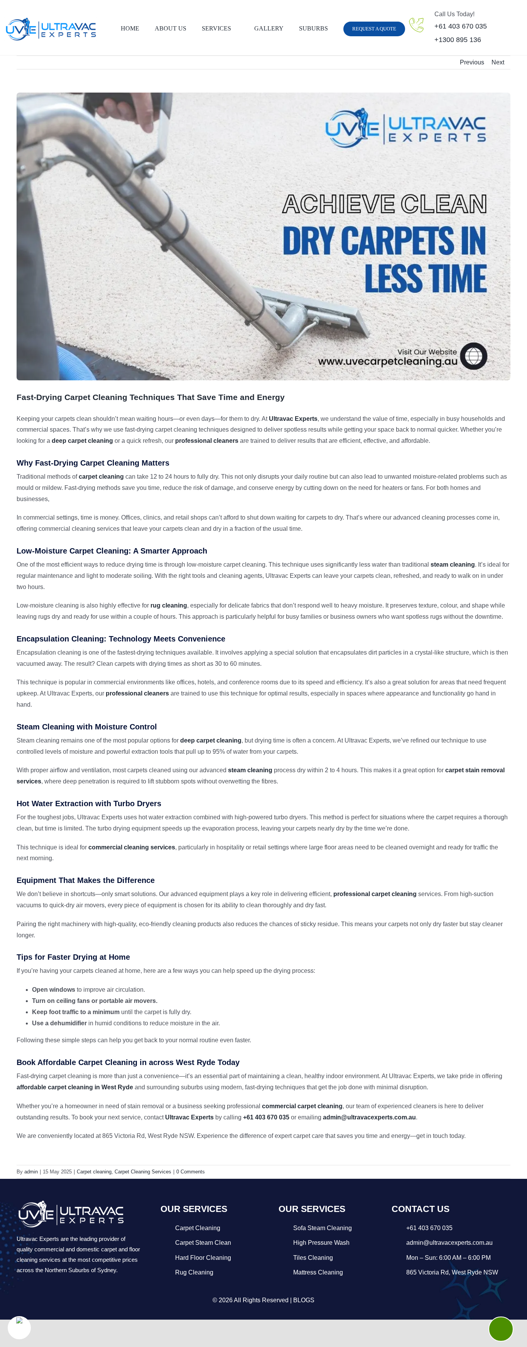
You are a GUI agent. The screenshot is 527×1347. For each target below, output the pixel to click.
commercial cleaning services (131, 847)
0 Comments (190, 1172)
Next (498, 62)
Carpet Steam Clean (203, 1242)
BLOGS (303, 1300)
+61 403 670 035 (460, 26)
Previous (472, 62)
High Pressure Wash (321, 1242)
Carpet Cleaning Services (143, 1172)
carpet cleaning (101, 476)
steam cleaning (453, 564)
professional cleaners (206, 440)
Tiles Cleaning (313, 1257)
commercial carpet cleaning (302, 1106)
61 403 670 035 (431, 1228)
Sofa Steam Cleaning (322, 1228)
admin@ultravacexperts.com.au (369, 1117)
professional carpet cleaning (375, 894)
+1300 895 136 (457, 40)
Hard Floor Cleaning (203, 1257)
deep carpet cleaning (82, 440)
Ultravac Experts (293, 418)
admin (31, 1172)
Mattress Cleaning (318, 1272)
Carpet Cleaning (197, 1228)
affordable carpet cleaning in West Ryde (75, 1087)
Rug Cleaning (194, 1272)
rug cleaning (168, 605)
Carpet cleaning (94, 1172)
